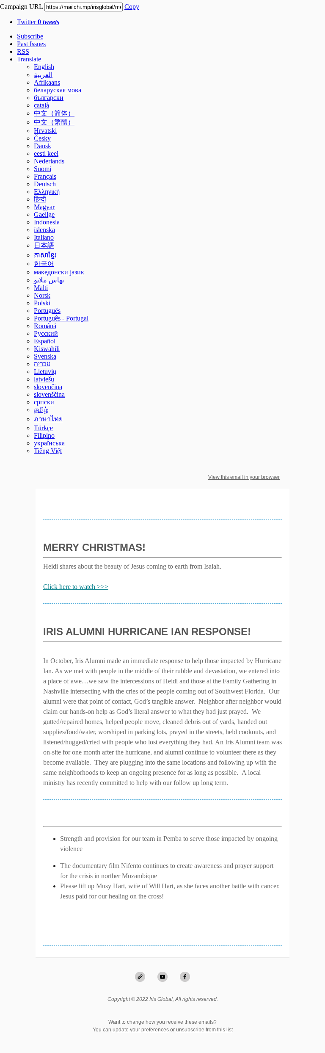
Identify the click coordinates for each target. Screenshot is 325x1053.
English (44, 66)
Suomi (42, 168)
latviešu (44, 379)
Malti (41, 287)
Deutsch (45, 184)
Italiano (44, 237)
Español (44, 341)
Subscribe (30, 36)
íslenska (44, 229)
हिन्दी (40, 199)
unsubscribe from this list (204, 1030)
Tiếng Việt (48, 450)
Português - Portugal (61, 318)
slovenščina (49, 394)
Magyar (44, 206)
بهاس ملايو (49, 280)
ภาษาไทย (48, 419)
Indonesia (47, 222)
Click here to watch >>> (75, 586)
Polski (42, 303)
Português (47, 310)
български (48, 97)
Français (45, 176)
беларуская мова (57, 90)
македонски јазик (59, 272)
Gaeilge (44, 214)
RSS (23, 51)
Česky (42, 138)
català (41, 105)
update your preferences (141, 1030)
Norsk (42, 295)
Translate (29, 59)
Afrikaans (47, 82)
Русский (46, 333)
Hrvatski (45, 130)
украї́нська (49, 443)
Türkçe (43, 427)
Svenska (45, 356)
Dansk (42, 145)
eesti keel (46, 153)
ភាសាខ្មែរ (45, 255)
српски (44, 402)
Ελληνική (47, 191)
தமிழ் (41, 409)
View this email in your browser (244, 477)
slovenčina (48, 386)
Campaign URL (21, 6)
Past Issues (31, 43)
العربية (43, 74)
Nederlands (49, 161)
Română (45, 325)
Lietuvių (45, 371)
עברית (42, 364)
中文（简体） (54, 113)
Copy (131, 6)
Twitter (38, 21)
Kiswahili (47, 348)
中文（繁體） (54, 122)
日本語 (44, 245)
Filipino (44, 435)
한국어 (44, 263)
